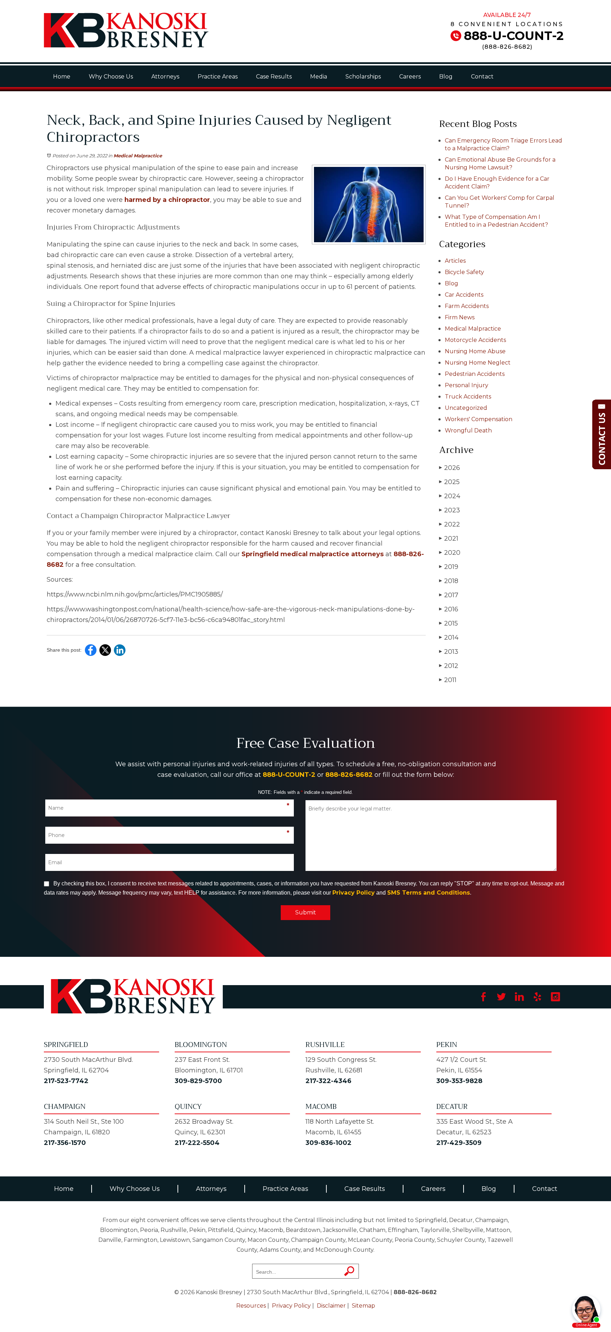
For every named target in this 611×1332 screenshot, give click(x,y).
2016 (448, 609)
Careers (410, 76)
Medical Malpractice (138, 155)
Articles (455, 260)
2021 (448, 538)
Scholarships (363, 76)
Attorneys (165, 76)
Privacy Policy (353, 892)
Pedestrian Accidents (475, 374)
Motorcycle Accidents (475, 340)
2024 (449, 496)
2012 (448, 666)
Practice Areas (218, 76)
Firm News (460, 317)
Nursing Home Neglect (478, 362)
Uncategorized (466, 408)
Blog (446, 76)
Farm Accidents (467, 306)
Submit (305, 912)
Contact (482, 76)
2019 (448, 567)
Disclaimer (331, 1305)
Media (318, 76)
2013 (448, 652)
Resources (251, 1305)
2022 (449, 524)
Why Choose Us (111, 76)
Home (61, 76)
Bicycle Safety (464, 272)
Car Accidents (464, 294)
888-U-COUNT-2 (514, 35)
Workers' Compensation (478, 419)
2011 (447, 680)
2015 (448, 623)
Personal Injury (466, 385)
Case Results (274, 76)
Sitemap (363, 1305)
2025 (449, 482)
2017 (448, 595)
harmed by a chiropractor (166, 200)
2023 (449, 510)
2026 (449, 468)
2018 (448, 581)
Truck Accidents (468, 396)
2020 (449, 553)
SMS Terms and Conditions (428, 892)
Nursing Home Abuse (475, 351)
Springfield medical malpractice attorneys (312, 554)
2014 (449, 637)
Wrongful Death (468, 430)
